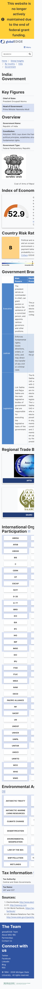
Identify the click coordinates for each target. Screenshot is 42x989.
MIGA (15, 681)
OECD (15, 694)
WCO (15, 765)
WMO (15, 778)
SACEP (15, 713)
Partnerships (7, 938)
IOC (15, 655)
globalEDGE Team (10, 932)
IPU (15, 661)
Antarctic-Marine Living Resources (15, 812)
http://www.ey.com (18, 905)
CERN (15, 570)
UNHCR (15, 733)
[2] (29, 531)
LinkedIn (5, 961)
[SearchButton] (29, 54)
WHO (15, 772)
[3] (3, 791)
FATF (15, 590)
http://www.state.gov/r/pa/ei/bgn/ (21, 917)
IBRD (15, 609)
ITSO (15, 668)
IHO (15, 635)
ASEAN (15, 551)
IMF (15, 642)
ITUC (15, 674)
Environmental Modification (15, 840)
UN (15, 720)
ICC (15, 616)
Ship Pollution (15, 858)
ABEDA (15, 538)
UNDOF (15, 726)
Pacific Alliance (15, 700)
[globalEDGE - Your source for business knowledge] (11, 42)
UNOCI (15, 752)
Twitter (5, 955)
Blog (4, 964)
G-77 (15, 603)
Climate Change (15, 821)
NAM (15, 687)
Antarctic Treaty (15, 801)
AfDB (15, 544)
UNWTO (15, 759)
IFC (15, 629)
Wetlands (15, 864)
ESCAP (15, 583)
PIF (15, 707)
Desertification (15, 831)
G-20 (15, 596)
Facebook (6, 958)
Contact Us (7, 941)
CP (15, 577)
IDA (15, 622)
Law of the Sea (15, 850)
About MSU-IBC (9, 935)
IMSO (15, 648)
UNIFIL (15, 739)
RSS (3, 967)
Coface (24, 255)
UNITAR (15, 746)
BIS (15, 557)
